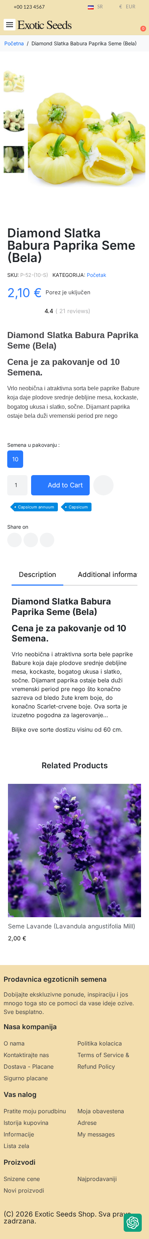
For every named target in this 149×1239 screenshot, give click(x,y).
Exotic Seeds (44, 24)
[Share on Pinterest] (47, 540)
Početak (96, 275)
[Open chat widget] (133, 1223)
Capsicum (78, 507)
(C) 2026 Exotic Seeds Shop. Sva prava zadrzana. (67, 1217)
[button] (10, 25)
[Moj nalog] (116, 25)
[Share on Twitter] (31, 540)
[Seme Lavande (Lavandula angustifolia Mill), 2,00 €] (74, 863)
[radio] (15, 459)
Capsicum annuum (36, 507)
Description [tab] (37, 574)
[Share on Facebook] (14, 540)
